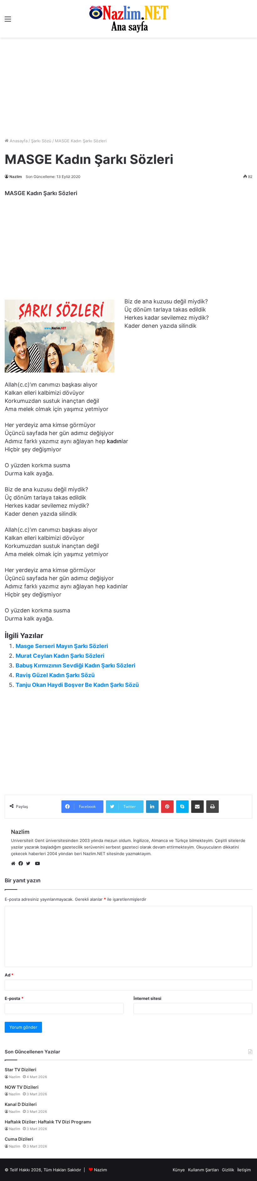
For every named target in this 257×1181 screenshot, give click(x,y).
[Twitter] (30, 864)
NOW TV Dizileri (22, 1087)
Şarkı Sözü (41, 140)
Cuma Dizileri (19, 1139)
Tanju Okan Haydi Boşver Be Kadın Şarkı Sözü (77, 685)
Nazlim (15, 176)
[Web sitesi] (14, 864)
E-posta (14, 998)
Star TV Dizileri (20, 1069)
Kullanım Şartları (203, 1169)
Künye (179, 1169)
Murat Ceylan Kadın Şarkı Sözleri (60, 655)
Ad (9, 974)
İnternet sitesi (147, 998)
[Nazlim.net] (129, 18)
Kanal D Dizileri (21, 1104)
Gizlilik (228, 1169)
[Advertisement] (128, 249)
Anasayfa (18, 140)
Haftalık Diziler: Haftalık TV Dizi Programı (48, 1121)
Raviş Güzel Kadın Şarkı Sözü (55, 675)
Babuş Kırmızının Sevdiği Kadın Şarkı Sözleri (75, 665)
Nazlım (100, 1169)
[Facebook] (22, 864)
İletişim (244, 1169)
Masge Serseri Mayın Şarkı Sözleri (62, 646)
